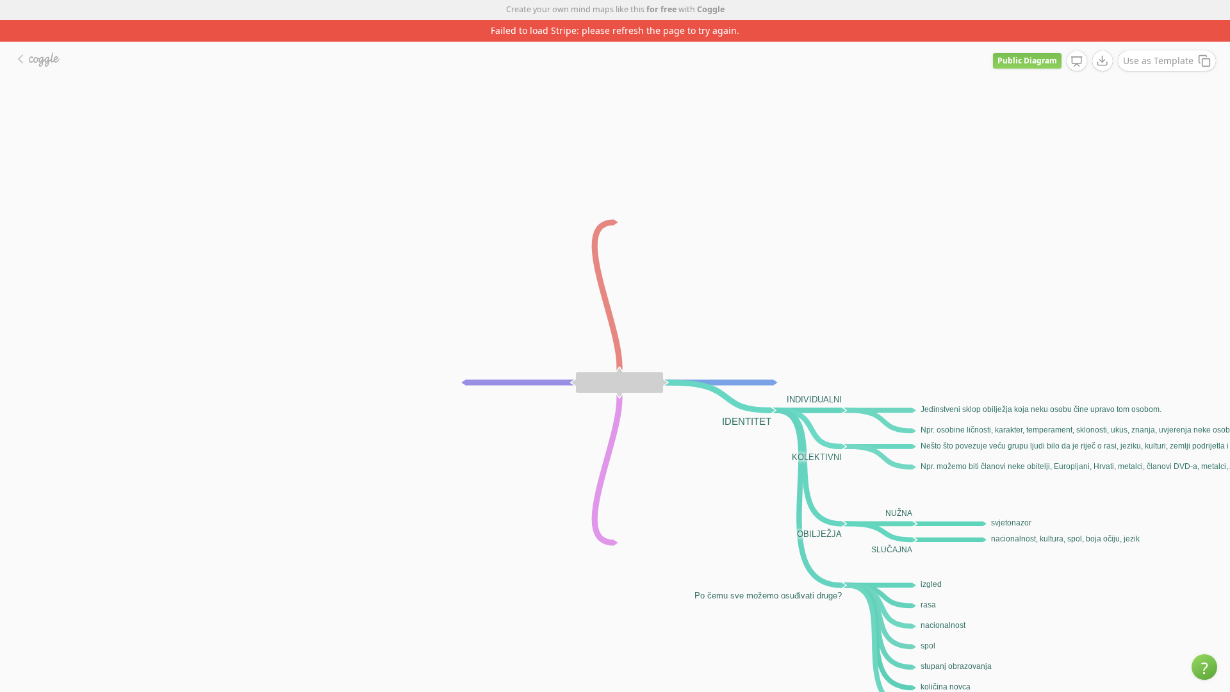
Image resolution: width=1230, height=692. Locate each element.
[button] (1204, 667)
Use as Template (1158, 60)
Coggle (711, 9)
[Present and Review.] (1077, 61)
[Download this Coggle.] (1102, 61)
